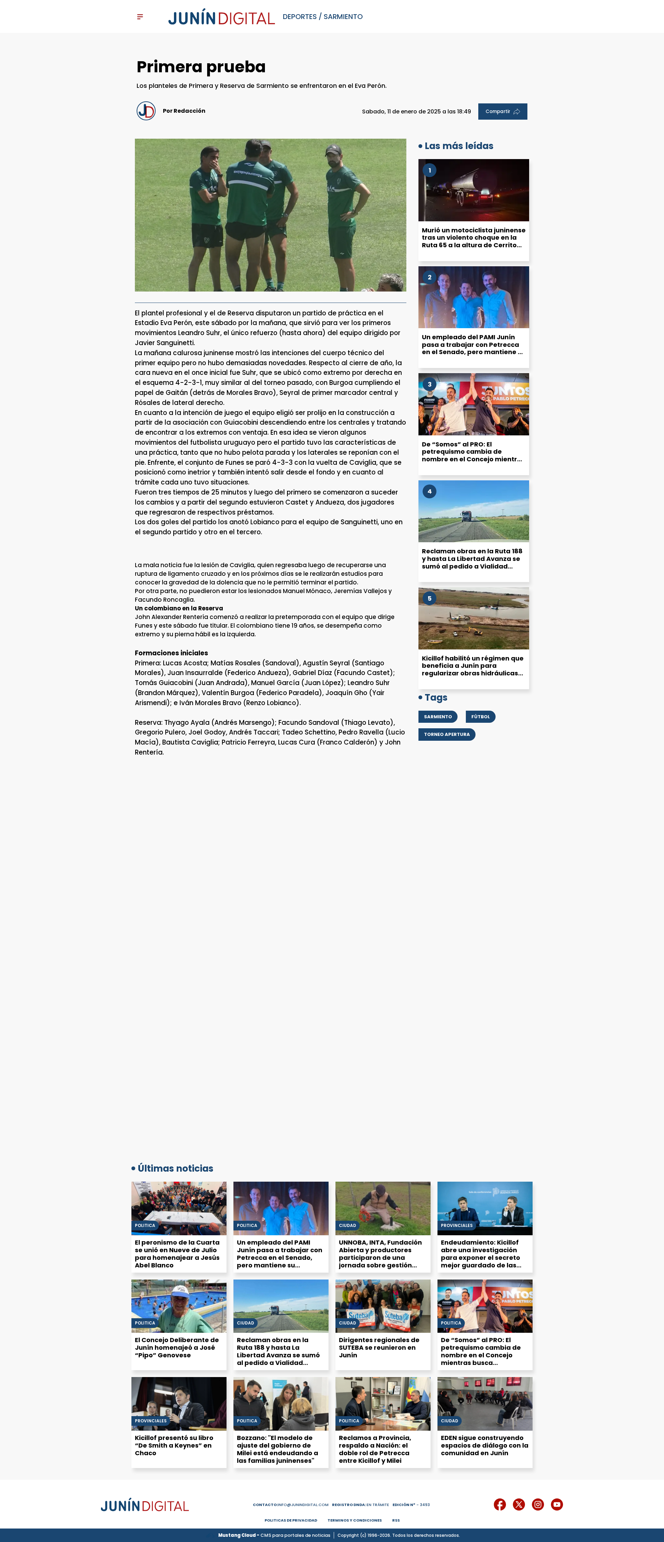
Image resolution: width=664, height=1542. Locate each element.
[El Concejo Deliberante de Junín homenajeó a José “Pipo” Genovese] (179, 1306)
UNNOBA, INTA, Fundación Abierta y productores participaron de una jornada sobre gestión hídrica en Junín (380, 1257)
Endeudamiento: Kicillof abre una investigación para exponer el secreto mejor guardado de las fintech (480, 1257)
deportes (300, 16)
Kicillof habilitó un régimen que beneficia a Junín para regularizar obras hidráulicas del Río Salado (473, 669)
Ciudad (347, 1226)
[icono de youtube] (557, 1504)
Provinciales (457, 1226)
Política (247, 1226)
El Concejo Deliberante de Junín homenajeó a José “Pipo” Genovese (177, 1347)
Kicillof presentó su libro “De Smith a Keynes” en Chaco (174, 1445)
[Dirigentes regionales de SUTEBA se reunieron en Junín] (383, 1306)
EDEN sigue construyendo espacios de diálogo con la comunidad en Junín (484, 1445)
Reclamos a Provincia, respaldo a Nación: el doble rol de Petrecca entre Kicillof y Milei (375, 1449)
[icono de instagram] (538, 1504)
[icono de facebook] (500, 1504)
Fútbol (480, 716)
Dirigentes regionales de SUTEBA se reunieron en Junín (379, 1347)
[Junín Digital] (221, 16)
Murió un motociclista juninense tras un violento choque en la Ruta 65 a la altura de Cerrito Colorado (474, 241)
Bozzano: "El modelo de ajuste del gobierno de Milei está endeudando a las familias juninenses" (277, 1449)
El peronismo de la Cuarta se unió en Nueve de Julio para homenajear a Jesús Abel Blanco (177, 1253)
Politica (145, 1226)
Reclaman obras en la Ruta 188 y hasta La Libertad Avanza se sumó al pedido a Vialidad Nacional (472, 562)
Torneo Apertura (447, 734)
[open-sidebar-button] (140, 16)
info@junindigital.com (291, 1504)
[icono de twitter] (519, 1504)
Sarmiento (343, 16)
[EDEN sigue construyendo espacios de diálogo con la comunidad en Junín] (485, 1404)
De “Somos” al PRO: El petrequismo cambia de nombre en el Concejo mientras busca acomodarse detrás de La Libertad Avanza (473, 459)
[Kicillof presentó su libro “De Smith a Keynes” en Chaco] (179, 1404)
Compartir (498, 111)
